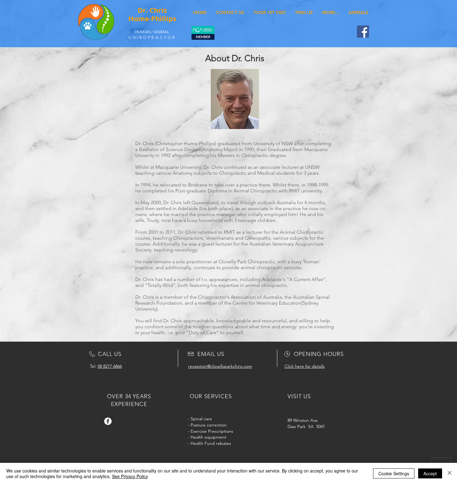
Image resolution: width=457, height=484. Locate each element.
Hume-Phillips (152, 18)
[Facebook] (363, 31)
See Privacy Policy (130, 476)
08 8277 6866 (110, 366)
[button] (330, 13)
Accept (430, 473)
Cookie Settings (393, 473)
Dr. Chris (152, 10)
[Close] (449, 473)
